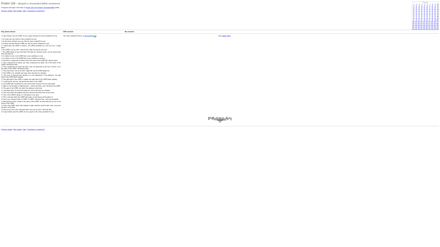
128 (432, 25)
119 (435, 23)
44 (421, 11)
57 (429, 13)
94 (421, 20)
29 (435, 7)
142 (416, 28)
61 (413, 14)
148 (432, 28)
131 (413, 27)
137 (429, 27)
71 (413, 16)
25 (424, 7)
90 (437, 18)
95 (424, 20)
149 (435, 28)
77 (429, 16)
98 (432, 20)
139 (435, 27)
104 (421, 21)
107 (429, 21)
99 (435, 20)
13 (419, 6)
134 (421, 27)
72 (416, 16)
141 (413, 28)
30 (437, 7)
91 (413, 20)
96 (427, 20)
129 (435, 25)
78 (432, 16)
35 (424, 9)
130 (437, 25)
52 (416, 13)
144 (421, 28)
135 (424, 27)
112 (416, 23)
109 (435, 21)
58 (432, 13)
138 (432, 27)
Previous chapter (6, 11)
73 (419, 16)
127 (429, 25)
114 (421, 23)
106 (427, 21)
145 (424, 28)
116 (427, 23)
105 (424, 21)
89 (435, 18)
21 (413, 7)
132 (416, 27)
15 (424, 6)
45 (424, 11)
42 (416, 11)
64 (421, 14)
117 (429, 23)
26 (427, 7)
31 (413, 9)
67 (429, 14)
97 (429, 20)
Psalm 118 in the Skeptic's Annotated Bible (40, 7)
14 (421, 6)
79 (435, 16)
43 (419, 11)
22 (416, 7)
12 (416, 6)
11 (413, 6)
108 (432, 21)
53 (419, 13)
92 (416, 20)
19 (435, 6)
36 (427, 9)
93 (419, 20)
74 (421, 16)
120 (437, 23)
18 (432, 6)
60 (437, 13)
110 (437, 21)
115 (424, 23)
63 (419, 14)
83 (419, 18)
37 (429, 9)
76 (427, 16)
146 (427, 28)
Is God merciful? (88, 36)
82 (416, 18)
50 (437, 11)
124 (421, 25)
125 (424, 25)
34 (421, 9)
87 (429, 18)
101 (413, 21)
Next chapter (17, 11)
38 (432, 9)
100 (437, 20)
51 (413, 13)
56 (427, 13)
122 (416, 25)
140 (437, 27)
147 (429, 28)
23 (419, 7)
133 (419, 27)
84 (421, 18)
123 (419, 25)
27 (429, 7)
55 (424, 13)
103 (419, 21)
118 (432, 23)
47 (429, 11)
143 (419, 28)
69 (435, 14)
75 (424, 16)
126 (427, 25)
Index (24, 11)
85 (424, 18)
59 (435, 13)
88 (432, 18)
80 (437, 16)
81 (413, 18)
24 (421, 7)
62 (416, 14)
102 (416, 21)
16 (427, 6)
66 (427, 14)
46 (427, 11)
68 (432, 14)
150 (437, 28)
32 (416, 9)
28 (432, 7)
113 (419, 23)
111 (413, 23)
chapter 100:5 (226, 36)
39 (435, 9)
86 (427, 18)
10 (437, 4)
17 (429, 6)
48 (432, 11)
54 (421, 13)
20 (437, 6)
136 (427, 27)
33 (419, 9)
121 (413, 25)
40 (437, 9)
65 (424, 14)
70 (437, 14)
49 (435, 11)
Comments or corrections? (36, 11)
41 (413, 11)
